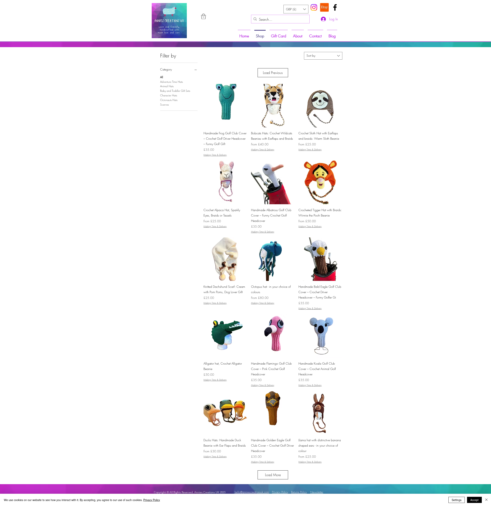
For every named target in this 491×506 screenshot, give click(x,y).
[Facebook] (335, 7)
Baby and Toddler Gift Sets (175, 91)
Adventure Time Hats (171, 82)
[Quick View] (225, 106)
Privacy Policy (151, 500)
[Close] (486, 500)
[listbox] (295, 9)
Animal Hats (167, 86)
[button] (203, 16)
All (161, 77)
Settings (456, 500)
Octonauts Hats (168, 100)
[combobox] (323, 56)
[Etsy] (324, 7)
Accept (474, 500)
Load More (273, 474)
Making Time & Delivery (215, 155)
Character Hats (168, 95)
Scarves (164, 104)
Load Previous (273, 72)
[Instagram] (314, 7)
